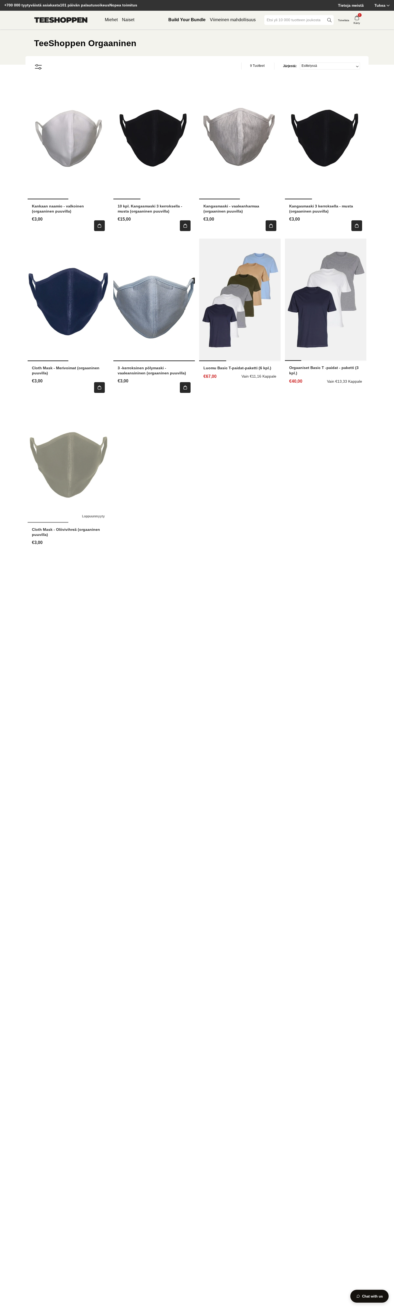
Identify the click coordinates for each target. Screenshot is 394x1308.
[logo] (61, 20)
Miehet (111, 19)
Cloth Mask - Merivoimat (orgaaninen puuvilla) (65, 370)
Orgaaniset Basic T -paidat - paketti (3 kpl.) (324, 370)
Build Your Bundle (187, 19)
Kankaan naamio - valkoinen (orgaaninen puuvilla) (58, 208)
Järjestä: (290, 66)
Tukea (379, 5)
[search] (329, 20)
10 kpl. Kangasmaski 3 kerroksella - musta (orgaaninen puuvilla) (150, 208)
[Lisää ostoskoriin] (99, 225)
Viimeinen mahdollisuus (233, 19)
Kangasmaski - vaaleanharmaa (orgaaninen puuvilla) (231, 208)
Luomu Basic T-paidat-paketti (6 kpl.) (237, 368)
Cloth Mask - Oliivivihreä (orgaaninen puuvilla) (66, 532)
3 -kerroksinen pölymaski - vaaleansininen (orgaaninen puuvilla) (152, 370)
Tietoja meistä (351, 5)
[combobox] (295, 20)
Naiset (128, 19)
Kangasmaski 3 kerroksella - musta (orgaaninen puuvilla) (321, 208)
